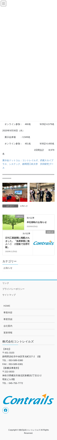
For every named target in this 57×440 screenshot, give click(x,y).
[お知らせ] (13, 221)
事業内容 (7, 312)
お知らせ (24, 206)
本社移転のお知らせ (37, 222)
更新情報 (7, 332)
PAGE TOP (52, 424)
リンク (5, 283)
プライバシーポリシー (13, 289)
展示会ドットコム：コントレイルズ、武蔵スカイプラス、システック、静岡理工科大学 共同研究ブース (27, 164)
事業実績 (7, 319)
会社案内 (7, 326)
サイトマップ (9, 295)
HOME (6, 306)
